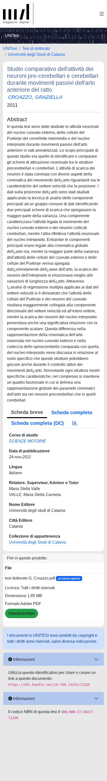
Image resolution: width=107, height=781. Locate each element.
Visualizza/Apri (21, 613)
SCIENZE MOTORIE (27, 441)
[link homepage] (18, 14)
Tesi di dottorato (36, 48)
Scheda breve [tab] (27, 412)
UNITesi (10, 48)
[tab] (75, 423)
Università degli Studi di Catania (36, 54)
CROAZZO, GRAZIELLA (35, 97)
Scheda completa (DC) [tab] (37, 423)
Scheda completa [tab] (71, 412)
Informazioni (23, 659)
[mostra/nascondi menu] (102, 13)
